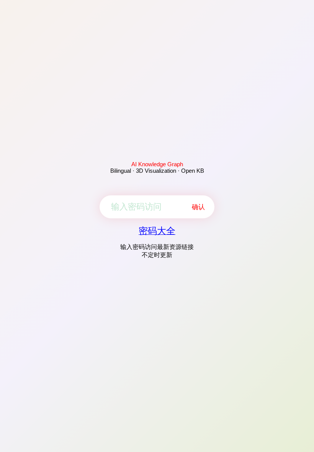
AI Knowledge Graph (157, 164)
